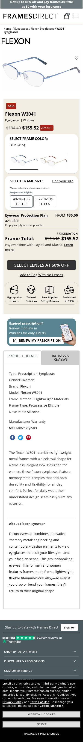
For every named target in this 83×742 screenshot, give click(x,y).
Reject (42, 724)
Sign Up (69, 627)
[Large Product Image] (41, 72)
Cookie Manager (51, 705)
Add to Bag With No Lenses (41, 274)
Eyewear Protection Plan (26, 215)
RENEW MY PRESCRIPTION (40, 340)
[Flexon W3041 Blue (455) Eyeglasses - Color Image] (24, 161)
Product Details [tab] (22, 356)
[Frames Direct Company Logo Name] (30, 15)
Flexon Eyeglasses (42, 29)
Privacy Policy (13, 702)
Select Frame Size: (26, 181)
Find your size (62, 181)
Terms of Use (39, 702)
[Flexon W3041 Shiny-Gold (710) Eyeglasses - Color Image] (54, 161)
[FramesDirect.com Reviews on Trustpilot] (41, 638)
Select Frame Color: (29, 138)
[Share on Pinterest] (28, 437)
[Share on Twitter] (20, 437)
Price (67, 233)
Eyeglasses (21, 29)
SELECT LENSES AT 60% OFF (41, 265)
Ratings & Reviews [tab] (60, 358)
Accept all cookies (41, 714)
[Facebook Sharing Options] (12, 437)
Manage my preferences (41, 734)
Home (7, 29)
